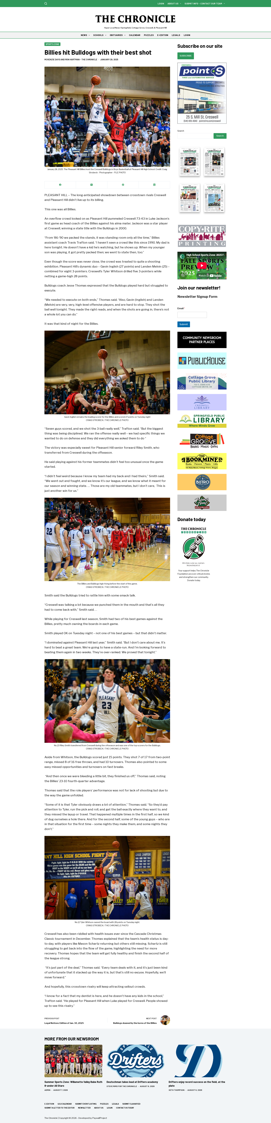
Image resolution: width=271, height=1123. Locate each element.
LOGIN (187, 35)
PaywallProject (99, 1118)
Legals (115, 1104)
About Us (173, 3)
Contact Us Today (125, 1108)
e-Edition (49, 1104)
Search (180, 131)
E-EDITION (162, 35)
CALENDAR (134, 35)
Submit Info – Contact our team (203, 3)
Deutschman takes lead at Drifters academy (132, 1081)
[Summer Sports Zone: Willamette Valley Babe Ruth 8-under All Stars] (73, 1061)
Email (181, 308)
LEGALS (176, 35)
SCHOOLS (98, 35)
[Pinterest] (123, 184)
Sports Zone (52, 44)
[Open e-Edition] (202, 179)
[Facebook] (60, 184)
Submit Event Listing (86, 1104)
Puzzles (104, 1104)
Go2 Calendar (65, 1104)
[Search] (45, 3)
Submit (184, 324)
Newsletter (84, 1108)
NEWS (84, 35)
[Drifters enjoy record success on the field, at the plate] (198, 1061)
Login (161, 3)
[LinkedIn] (154, 184)
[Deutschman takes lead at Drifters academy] (135, 1061)
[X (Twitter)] (91, 184)
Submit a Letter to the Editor (59, 1108)
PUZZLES (149, 35)
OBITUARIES (116, 35)
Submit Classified (131, 1104)
